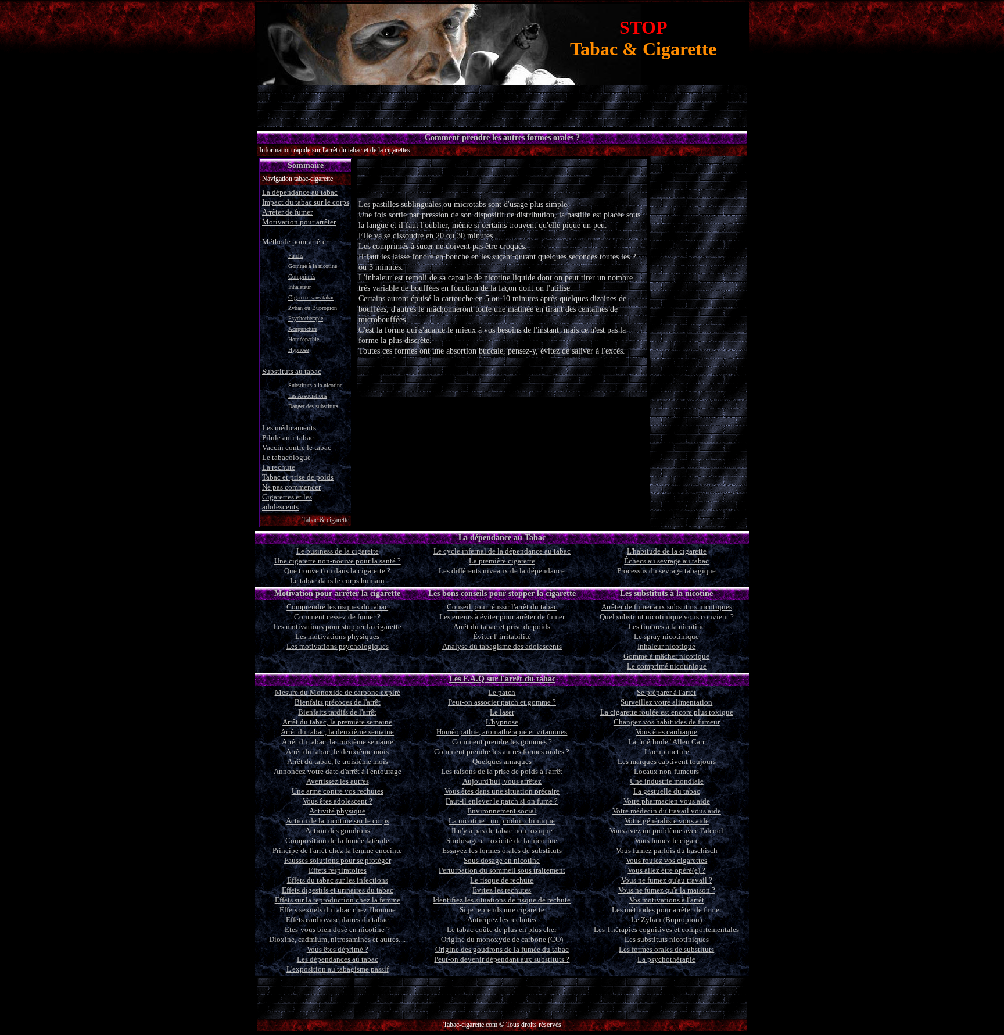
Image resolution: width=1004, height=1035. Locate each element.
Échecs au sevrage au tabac (666, 560)
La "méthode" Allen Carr (666, 741)
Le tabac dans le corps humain (337, 580)
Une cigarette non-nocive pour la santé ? (337, 560)
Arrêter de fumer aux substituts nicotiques (666, 606)
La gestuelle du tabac (666, 791)
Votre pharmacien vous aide (666, 801)
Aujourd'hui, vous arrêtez (502, 781)
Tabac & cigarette (325, 520)
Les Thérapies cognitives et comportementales (666, 929)
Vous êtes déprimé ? (337, 949)
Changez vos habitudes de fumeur (667, 722)
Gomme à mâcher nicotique (666, 656)
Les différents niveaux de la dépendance (502, 570)
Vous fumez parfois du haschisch (667, 850)
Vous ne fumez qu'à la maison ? (666, 890)
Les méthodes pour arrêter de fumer (667, 909)
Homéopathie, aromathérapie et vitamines (501, 731)
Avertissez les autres (337, 781)
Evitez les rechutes (501, 890)
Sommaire (306, 165)
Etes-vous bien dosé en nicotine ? (337, 929)
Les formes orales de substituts (666, 949)
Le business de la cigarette (337, 551)
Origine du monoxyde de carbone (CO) (502, 939)
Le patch (501, 692)
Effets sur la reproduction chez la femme (337, 899)
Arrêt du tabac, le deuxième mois (337, 751)
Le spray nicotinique (666, 636)
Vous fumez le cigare (666, 840)
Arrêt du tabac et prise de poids (501, 626)
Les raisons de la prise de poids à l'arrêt (501, 771)
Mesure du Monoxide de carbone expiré (337, 692)
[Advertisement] (502, 178)
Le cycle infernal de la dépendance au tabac (502, 551)
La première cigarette (502, 560)
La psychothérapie (666, 959)
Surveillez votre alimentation (666, 702)
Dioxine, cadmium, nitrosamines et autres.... (337, 939)
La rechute (278, 467)
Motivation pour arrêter (299, 221)
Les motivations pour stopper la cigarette (337, 626)
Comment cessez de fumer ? (337, 616)
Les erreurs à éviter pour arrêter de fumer (502, 616)
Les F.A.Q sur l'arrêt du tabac (502, 678)
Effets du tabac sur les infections (337, 880)
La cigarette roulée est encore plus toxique (666, 712)
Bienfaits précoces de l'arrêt (338, 702)
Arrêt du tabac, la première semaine (337, 722)
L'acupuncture (666, 751)
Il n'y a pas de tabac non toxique (502, 830)
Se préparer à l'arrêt (666, 692)
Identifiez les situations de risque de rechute (502, 899)
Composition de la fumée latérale (337, 840)
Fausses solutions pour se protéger (337, 860)
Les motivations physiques (337, 636)
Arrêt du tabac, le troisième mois (337, 761)
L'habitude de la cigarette (667, 551)
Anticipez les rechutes (501, 919)
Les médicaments (289, 427)
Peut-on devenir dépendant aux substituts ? (501, 959)
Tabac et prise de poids (298, 477)
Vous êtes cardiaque (666, 731)
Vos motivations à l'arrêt (666, 899)
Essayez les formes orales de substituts (502, 850)
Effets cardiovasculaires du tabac (337, 919)
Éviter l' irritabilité (502, 636)
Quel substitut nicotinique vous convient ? (667, 616)
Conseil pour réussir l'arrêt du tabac (502, 606)
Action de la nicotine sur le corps (337, 820)
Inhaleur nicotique (666, 646)
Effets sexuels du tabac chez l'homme (337, 909)
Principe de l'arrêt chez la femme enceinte (337, 850)
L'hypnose (502, 722)
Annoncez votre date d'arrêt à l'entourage (337, 771)
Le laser (502, 712)
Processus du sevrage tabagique (666, 570)
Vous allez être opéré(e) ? (666, 870)
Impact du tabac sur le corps (305, 202)
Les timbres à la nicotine (666, 626)
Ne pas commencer (291, 487)
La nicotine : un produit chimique (502, 820)
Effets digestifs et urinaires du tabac (337, 890)
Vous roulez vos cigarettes (666, 860)
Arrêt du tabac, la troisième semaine (337, 741)
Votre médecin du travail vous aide (666, 810)
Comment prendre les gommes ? (502, 741)
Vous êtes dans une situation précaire (502, 791)
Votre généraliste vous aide (667, 820)
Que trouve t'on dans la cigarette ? (337, 570)
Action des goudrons (337, 830)
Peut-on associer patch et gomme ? (502, 702)
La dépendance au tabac (300, 192)
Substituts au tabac (291, 371)
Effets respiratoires (338, 870)
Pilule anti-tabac (288, 437)
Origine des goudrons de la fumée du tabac (502, 949)
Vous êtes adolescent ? (337, 801)
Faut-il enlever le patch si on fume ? (502, 801)
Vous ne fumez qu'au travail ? (666, 880)
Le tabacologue (286, 457)
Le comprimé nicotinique (667, 666)
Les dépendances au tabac (337, 959)
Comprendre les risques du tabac (337, 606)
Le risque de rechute (501, 880)
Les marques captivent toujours (667, 761)
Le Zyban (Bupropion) (666, 919)
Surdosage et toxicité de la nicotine (501, 840)
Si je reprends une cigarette (502, 909)
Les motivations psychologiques (337, 646)
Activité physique (337, 810)
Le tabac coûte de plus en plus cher (502, 929)
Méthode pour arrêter (295, 241)
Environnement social (501, 810)
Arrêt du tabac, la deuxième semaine (337, 731)
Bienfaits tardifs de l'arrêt (337, 712)
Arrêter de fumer (287, 212)
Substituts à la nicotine (315, 385)
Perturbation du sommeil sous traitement (502, 870)
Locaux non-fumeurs (666, 771)
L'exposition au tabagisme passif (337, 969)
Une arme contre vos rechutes (337, 791)
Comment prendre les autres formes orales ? (501, 751)
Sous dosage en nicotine (502, 860)
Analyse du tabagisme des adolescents (502, 646)
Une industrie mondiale (667, 781)
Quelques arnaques (502, 761)
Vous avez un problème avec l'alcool (666, 830)
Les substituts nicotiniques (667, 939)
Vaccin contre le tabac (296, 447)
